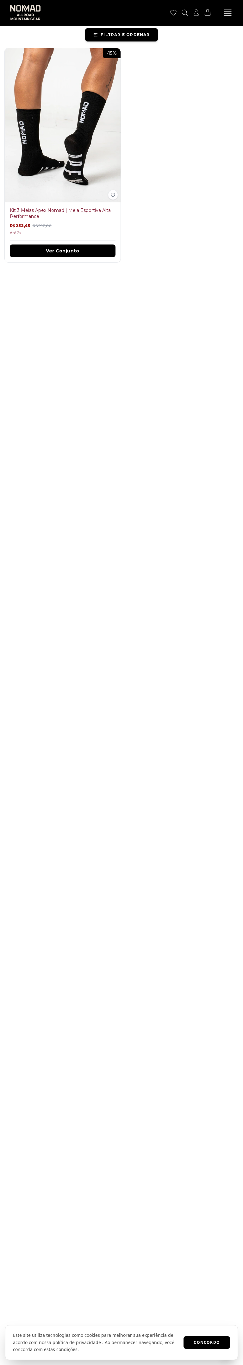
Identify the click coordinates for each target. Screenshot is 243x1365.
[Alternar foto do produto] (113, 195)
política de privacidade (77, 1342)
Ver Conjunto (62, 251)
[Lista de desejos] (173, 12)
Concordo (207, 1342)
